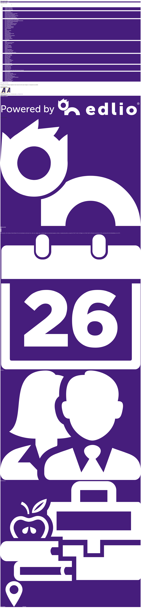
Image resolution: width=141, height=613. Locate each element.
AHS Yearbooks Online (9, 73)
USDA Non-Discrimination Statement (11, 15)
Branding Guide (7, 57)
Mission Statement (8, 59)
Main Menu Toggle (3, 2)
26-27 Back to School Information (11, 23)
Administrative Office (8, 65)
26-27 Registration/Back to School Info (12, 19)
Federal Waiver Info (8, 63)
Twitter (1, 229)
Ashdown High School (9, 9)
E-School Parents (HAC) (9, 27)
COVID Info (7, 39)
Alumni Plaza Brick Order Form (10, 74)
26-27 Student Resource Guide (10, 24)
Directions (24, 606)
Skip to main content (4, 0)
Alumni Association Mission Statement (11, 77)
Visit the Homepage (3, 86)
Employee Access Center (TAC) (10, 52)
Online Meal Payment (8, 12)
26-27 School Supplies (9, 22)
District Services (8, 69)
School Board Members (9, 60)
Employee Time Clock (9, 51)
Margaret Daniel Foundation (10, 35)
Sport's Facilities (8, 56)
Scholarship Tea (7, 34)
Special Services (8, 32)
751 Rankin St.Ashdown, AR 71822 (4, 94)
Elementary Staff (8, 66)
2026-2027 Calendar (8, 55)
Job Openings (7, 58)
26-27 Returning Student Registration (11, 21)
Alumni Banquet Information (10, 76)
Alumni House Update (9, 78)
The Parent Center (8, 37)
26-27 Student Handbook (9, 26)
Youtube (1, 230)
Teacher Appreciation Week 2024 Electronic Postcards (14, 70)
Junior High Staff (8, 67)
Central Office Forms (8, 43)
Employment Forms (8, 47)
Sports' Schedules (8, 28)
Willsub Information (8, 49)
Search (1, 231)
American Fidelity (8, 45)
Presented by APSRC (4, 96)
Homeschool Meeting (8, 38)
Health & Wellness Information (10, 16)
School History (7, 62)
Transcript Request (8, 36)
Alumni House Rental (8, 75)
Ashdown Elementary (8, 7)
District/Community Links (9, 33)
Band (6, 29)
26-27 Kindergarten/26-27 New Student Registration (14, 20)
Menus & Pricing (8, 11)
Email (6, 41)
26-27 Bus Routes (8, 25)
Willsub (6, 48)
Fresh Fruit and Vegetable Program (11, 17)
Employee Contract (8, 46)
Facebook (1, 228)
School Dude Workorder (9, 50)
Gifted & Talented (8, 30)
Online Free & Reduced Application (11, 13)
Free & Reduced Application (10, 14)
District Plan (7, 31)
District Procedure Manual (9, 42)
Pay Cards (6, 44)
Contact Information (8, 54)
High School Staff (8, 68)
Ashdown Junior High (9, 8)
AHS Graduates (7, 72)
